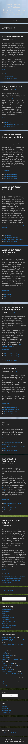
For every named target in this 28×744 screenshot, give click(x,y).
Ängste (4, 683)
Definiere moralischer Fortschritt (10, 677)
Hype (12, 76)
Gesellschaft (14, 442)
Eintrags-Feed (5, 708)
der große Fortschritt (16, 503)
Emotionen (14, 407)
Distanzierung (14, 239)
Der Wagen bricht (6, 627)
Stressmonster (9, 368)
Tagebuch (16, 409)
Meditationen (7, 122)
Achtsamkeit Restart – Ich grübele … (12, 188)
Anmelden (4, 706)
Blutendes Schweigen (7, 669)
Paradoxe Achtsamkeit (12, 36)
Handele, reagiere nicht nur (9, 648)
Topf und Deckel (6, 619)
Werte (11, 510)
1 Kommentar (7, 299)
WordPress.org (6, 712)
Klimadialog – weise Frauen (9, 637)
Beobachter (14, 237)
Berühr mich (5, 623)
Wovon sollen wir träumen (9, 625)
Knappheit (5, 580)
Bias (12, 578)
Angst (5, 411)
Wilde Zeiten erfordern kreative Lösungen (14, 7)
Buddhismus (7, 446)
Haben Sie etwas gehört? (8, 621)
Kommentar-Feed (6, 710)
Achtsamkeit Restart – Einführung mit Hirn (12, 308)
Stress (15, 411)
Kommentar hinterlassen (10, 78)
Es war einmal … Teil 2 (8, 679)
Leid (4, 422)
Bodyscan (13, 124)
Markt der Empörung (7, 609)
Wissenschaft (5, 358)
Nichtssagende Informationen (10, 685)
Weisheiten (11, 505)
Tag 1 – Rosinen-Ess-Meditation (10, 681)
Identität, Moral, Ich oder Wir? (9, 732)
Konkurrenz (11, 580)
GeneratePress (20, 741)
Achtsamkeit (7, 74)
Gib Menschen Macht (7, 663)
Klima (19, 442)
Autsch (4, 613)
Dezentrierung (6, 239)
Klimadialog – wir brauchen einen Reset (12, 644)
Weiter (12, 590)
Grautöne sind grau (7, 655)
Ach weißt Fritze (8, 574)
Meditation (20, 124)
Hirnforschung (15, 354)
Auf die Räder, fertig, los (8, 617)
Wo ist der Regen (6, 615)
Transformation (19, 508)
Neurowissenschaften (8, 409)
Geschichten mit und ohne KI (9, 665)
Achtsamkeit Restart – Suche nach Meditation (13, 135)
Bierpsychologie (6, 611)
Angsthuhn (5, 657)
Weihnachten (5, 510)
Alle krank (4, 650)
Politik (4, 448)
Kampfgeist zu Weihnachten (9, 459)
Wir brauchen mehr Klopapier (11, 521)
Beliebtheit (5, 667)
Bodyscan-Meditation (12, 86)
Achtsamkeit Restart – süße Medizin (12, 250)
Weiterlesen (5, 69)
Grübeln (21, 239)
